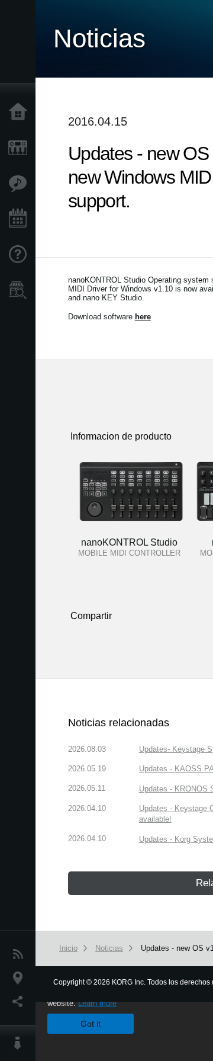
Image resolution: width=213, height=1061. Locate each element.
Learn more (97, 1003)
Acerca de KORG (20, 1043)
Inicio (20, 112)
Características (20, 183)
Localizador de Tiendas (20, 294)
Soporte (20, 255)
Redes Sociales (20, 1002)
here (143, 316)
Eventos (20, 219)
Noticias (20, 954)
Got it (90, 1023)
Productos (20, 148)
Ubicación (20, 978)
